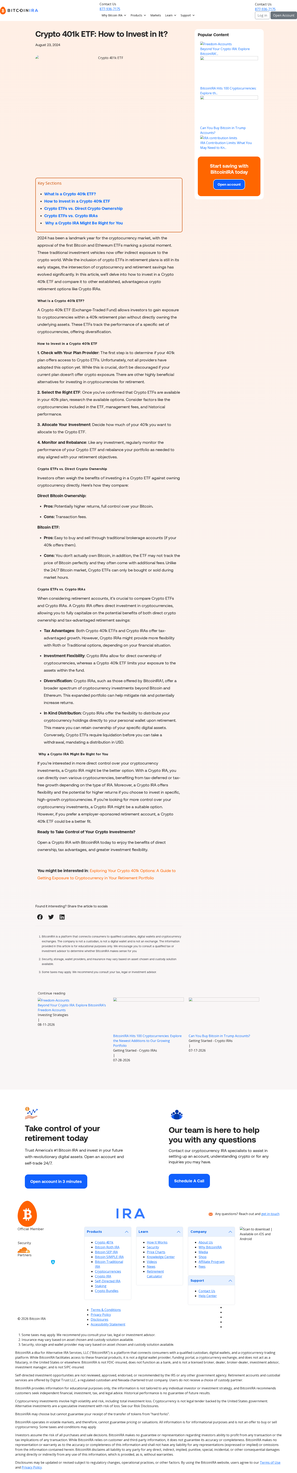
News (151, 1266)
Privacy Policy (101, 1314)
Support (186, 15)
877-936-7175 (110, 9)
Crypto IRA (103, 1276)
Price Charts (156, 1252)
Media (203, 1252)
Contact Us (207, 1291)
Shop (202, 1257)
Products (136, 15)
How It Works (157, 1242)
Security (153, 1247)
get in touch (270, 1214)
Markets (155, 15)
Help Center (208, 1296)
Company (199, 1231)
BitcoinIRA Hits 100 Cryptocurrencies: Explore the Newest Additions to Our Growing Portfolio (147, 1041)
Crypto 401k (104, 1242)
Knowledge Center (161, 1257)
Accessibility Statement (108, 1324)
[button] (39, 917)
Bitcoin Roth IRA (107, 1247)
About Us (206, 1242)
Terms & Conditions (106, 1310)
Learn (169, 15)
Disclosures (99, 1319)
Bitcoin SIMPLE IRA (109, 1257)
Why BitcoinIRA (210, 1247)
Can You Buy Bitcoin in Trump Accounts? (219, 1036)
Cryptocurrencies (108, 1271)
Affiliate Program (211, 1261)
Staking (100, 1286)
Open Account (283, 15)
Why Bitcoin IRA (112, 15)
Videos (152, 1261)
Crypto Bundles (106, 1291)
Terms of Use (270, 1462)
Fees (202, 1266)
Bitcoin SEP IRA (106, 1252)
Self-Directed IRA (107, 1281)
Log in (262, 15)
